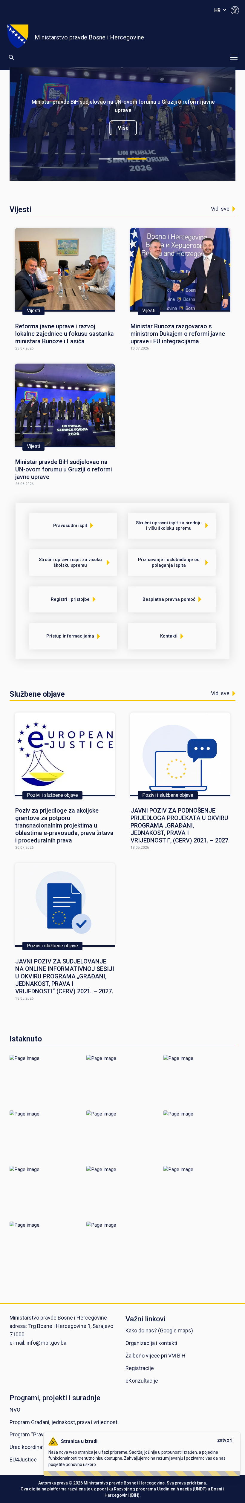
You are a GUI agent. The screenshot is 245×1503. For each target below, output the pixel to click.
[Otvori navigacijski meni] (234, 57)
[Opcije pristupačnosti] (235, 10)
